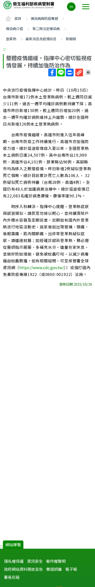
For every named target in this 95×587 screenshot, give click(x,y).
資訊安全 (35, 561)
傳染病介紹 (14, 28)
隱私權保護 (14, 561)
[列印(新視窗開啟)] (69, 72)
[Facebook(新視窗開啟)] (52, 72)
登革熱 (11, 38)
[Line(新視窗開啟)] (61, 72)
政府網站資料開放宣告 (23, 569)
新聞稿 (71, 38)
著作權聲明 (56, 561)
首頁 (17, 18)
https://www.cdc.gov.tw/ (41, 267)
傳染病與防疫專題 (44, 18)
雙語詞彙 (54, 569)
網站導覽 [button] (13, 544)
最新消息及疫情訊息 (41, 38)
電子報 (71, 569)
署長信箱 (11, 577)
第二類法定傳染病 (46, 28)
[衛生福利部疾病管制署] (29, 4)
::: (4, 49)
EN (71, 6)
